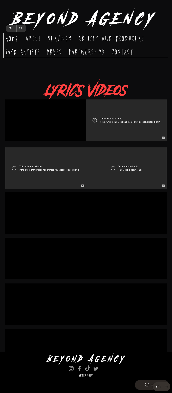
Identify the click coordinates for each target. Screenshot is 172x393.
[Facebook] (79, 368)
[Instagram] (71, 368)
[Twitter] (96, 368)
